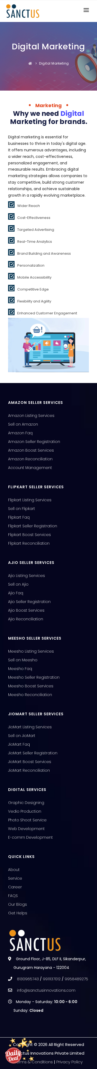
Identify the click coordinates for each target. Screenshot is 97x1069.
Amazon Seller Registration (34, 441)
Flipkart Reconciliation (29, 543)
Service (15, 878)
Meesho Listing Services (31, 651)
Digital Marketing (54, 63)
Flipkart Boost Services (29, 534)
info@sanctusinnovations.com (46, 990)
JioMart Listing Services (30, 727)
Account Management (30, 467)
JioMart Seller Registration (32, 753)
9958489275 (76, 979)
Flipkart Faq (19, 517)
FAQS (13, 895)
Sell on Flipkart (21, 508)
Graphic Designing (26, 802)
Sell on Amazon (23, 424)
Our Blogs (17, 904)
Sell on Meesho (22, 660)
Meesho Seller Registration (34, 677)
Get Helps (17, 913)
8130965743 (28, 979)
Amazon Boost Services (31, 450)
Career (15, 887)
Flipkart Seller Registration (32, 526)
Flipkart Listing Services (29, 500)
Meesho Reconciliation (30, 694)
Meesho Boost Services (30, 686)
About (14, 869)
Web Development (26, 828)
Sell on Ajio (18, 584)
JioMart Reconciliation (29, 770)
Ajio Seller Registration (29, 601)
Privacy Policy (69, 1062)
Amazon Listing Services (31, 415)
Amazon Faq (20, 433)
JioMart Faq (19, 744)
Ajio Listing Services (26, 575)
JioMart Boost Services (29, 761)
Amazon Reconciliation (30, 459)
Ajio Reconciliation (25, 619)
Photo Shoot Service (27, 820)
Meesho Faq (20, 668)
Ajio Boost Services (26, 610)
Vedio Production (24, 811)
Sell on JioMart (21, 735)
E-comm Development (30, 837)
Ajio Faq (15, 593)
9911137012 (52, 979)
